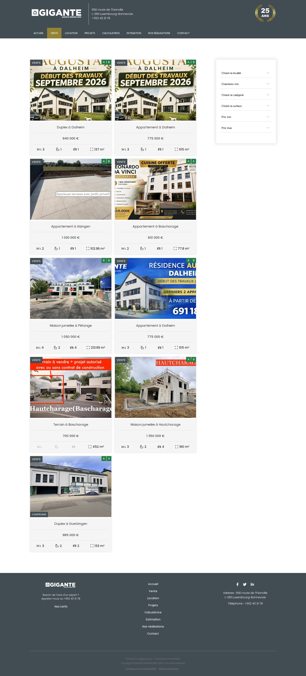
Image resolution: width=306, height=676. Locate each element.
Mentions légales (168, 668)
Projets (90, 33)
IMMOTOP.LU (145, 658)
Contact (183, 33)
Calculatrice (111, 33)
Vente (54, 33)
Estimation (134, 33)
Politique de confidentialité (141, 668)
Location (71, 33)
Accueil (39, 33)
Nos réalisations (159, 33)
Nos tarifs (60, 606)
